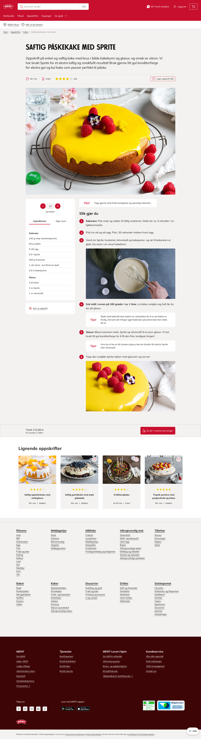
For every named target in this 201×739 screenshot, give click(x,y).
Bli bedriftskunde (110, 671)
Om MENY (20, 656)
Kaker (54, 583)
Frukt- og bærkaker (60, 594)
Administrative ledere (25, 671)
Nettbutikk (8, 16)
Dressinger (160, 538)
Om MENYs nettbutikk (112, 656)
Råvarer (21, 530)
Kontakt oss (151, 671)
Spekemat (160, 604)
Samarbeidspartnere (25, 681)
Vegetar (55, 545)
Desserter (91, 583)
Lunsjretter (91, 538)
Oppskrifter (32, 16)
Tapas (158, 601)
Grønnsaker (22, 541)
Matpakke (90, 545)
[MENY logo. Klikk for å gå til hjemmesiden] (8, 6)
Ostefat (158, 597)
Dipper (158, 541)
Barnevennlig (57, 541)
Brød (18, 588)
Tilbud (20, 16)
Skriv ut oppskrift (40, 308)
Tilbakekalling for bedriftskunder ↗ (118, 676)
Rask (53, 535)
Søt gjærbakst (23, 594)
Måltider (90, 530)
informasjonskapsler (94, 734)
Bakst (123, 545)
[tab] (39, 221)
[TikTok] (45, 709)
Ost (18, 564)
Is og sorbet (91, 597)
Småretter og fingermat (167, 591)
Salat (157, 545)
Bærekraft (20, 676)
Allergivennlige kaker (130, 548)
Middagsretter (58, 548)
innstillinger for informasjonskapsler (140, 734)
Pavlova (55, 604)
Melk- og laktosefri (129, 538)
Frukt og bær (22, 551)
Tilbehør (160, 530)
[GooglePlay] (68, 709)
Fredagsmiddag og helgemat (100, 551)
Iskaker (54, 601)
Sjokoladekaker (58, 588)
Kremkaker (56, 591)
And (18, 535)
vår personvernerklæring (74, 734)
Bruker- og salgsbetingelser (115, 666)
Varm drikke (126, 597)
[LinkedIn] (38, 709)
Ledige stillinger (23, 666)
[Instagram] (25, 709)
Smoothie (124, 591)
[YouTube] (32, 709)
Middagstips (59, 530)
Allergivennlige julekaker (132, 558)
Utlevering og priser (111, 661)
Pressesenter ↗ (23, 686)
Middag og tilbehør (129, 551)
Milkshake (125, 601)
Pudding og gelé (93, 588)
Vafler (19, 604)
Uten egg (124, 541)
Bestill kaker (65, 666)
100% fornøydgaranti (155, 666)
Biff (18, 538)
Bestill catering (66, 671)
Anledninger (161, 614)
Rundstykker (22, 591)
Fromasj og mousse (95, 594)
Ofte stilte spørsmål (154, 656)
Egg (18, 545)
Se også (59, 16)
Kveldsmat (90, 548)
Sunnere (55, 538)
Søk (84, 6)
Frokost (89, 535)
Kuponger (47, 16)
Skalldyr (20, 568)
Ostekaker (56, 597)
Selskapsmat (163, 583)
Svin (18, 571)
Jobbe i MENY (22, 661)
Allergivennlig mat (131, 530)
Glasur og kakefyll (60, 607)
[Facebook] (18, 709)
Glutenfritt (125, 535)
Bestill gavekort (66, 656)
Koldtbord (160, 594)
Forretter (159, 588)
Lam (18, 561)
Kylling (19, 554)
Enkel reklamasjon (154, 661)
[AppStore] (83, 709)
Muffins (20, 597)
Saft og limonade (128, 588)
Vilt (18, 574)
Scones (20, 601)
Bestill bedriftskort (68, 661)
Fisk (18, 548)
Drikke (124, 583)
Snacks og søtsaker (130, 554)
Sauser (158, 535)
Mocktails (125, 594)
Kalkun (19, 558)
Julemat (158, 611)
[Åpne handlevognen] (194, 7)
